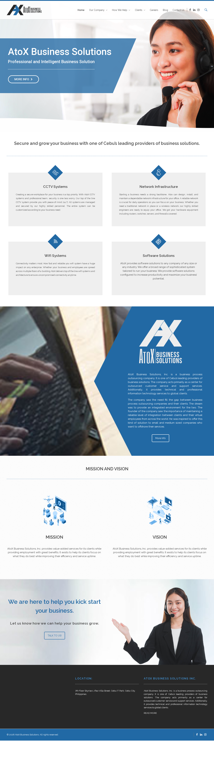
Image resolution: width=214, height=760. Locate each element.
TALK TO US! (55, 635)
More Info (160, 438)
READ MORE (150, 713)
